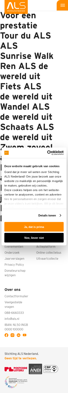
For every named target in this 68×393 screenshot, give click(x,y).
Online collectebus (48, 252)
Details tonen (47, 215)
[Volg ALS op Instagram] (13, 335)
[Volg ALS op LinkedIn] (19, 335)
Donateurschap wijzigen (15, 273)
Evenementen (14, 246)
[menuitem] (16, 7)
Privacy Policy (14, 264)
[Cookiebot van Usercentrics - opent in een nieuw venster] (48, 152)
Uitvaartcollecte (47, 258)
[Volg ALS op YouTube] (25, 335)
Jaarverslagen (14, 258)
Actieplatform (46, 246)
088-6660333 (14, 313)
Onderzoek (12, 252)
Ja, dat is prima (34, 226)
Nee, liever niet (34, 237)
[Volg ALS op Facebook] (7, 335)
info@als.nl (12, 319)
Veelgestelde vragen (13, 304)
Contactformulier (16, 296)
